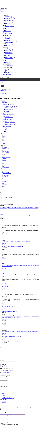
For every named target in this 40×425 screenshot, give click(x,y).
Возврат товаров (4, 394)
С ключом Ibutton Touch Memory (7, 150)
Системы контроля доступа (8, 33)
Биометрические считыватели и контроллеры (11, 106)
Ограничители (7, 69)
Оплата (3, 1)
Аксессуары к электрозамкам (9, 42)
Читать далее (33, 203)
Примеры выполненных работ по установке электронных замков (13, 22)
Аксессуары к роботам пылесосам (9, 66)
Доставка (3, 393)
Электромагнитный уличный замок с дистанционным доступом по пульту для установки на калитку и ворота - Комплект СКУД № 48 (20, 275)
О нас (2, 392)
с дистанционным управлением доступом (8, 171)
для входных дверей (4, 184)
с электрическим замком (6, 175)
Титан (3, 140)
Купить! (3, 228)
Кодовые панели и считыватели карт (10, 107)
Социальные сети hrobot (8, 23)
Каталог (3, 92)
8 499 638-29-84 (2, 9)
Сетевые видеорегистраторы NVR (9, 52)
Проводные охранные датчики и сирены (10, 27)
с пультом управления (5, 185)
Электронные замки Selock (8, 16)
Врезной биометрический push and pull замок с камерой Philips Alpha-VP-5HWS (12, 246)
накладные (3, 187)
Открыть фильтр (3, 100)
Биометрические (5, 147)
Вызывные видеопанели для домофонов (10, 34)
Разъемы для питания (8, 56)
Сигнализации (4, 401)
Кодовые (4, 146)
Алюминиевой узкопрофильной (7, 157)
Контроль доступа (4, 403)
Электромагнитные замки (8, 108)
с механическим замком (6, 172)
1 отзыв (3, 263)
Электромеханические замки (9, 36)
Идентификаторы (7, 38)
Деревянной (4, 158)
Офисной (4, 166)
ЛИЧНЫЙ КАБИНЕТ (3, 90)
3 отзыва (1, 214)
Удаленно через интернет (6, 152)
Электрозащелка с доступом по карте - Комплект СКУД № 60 (10, 226)
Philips (3, 139)
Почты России (9, 372)
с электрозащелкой (5, 176)
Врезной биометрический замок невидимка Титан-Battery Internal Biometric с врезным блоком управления (16, 341)
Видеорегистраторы (7, 55)
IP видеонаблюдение (6, 116)
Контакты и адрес (4, 3)
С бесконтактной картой (6, 148)
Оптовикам (3, 395)
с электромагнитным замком (6, 177)
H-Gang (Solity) (5, 136)
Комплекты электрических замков (9, 20)
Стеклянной (4, 160)
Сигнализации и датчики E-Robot (9, 26)
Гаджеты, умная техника (5, 125)
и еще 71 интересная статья (7, 31)
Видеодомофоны (5, 113)
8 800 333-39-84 (2, 11)
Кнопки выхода (7, 39)
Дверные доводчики (7, 37)
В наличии (1, 83)
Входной (4, 163)
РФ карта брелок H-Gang (5, 286)
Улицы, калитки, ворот (6, 167)
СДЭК (5, 372)
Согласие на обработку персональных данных (8, 398)
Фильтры (6, 128)
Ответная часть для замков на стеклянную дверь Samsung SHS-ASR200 (11, 336)
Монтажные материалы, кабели (9, 50)
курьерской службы (10, 368)
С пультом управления (6, 151)
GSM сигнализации (6, 24)
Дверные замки (4, 93)
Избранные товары (2, 80)
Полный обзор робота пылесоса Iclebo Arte (10, 72)
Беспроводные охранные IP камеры (9, 48)
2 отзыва (3, 224)
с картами (3, 186)
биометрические (4, 181)
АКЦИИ (3, 75)
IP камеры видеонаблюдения (9, 51)
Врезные (4, 143)
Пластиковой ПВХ (5, 159)
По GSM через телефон (6, 154)
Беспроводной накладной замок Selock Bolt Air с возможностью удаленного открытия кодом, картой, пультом (16, 241)
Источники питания (7, 40)
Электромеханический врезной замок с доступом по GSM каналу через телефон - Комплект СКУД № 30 (16, 295)
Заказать (2, 423)
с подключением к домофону (7, 173)
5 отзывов (3, 293)
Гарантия (3, 2)
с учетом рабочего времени (6, 174)
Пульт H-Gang (4, 322)
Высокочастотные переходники (9, 58)
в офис (3, 183)
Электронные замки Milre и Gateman (10, 18)
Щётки (6, 129)
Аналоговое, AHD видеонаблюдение (10, 49)
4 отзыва (3, 273)
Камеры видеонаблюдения (8, 54)
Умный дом (5, 127)
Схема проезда (11, 370)
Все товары (1, 82)
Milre (3, 137)
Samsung (4, 135)
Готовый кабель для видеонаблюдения (10, 59)
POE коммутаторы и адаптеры (9, 53)
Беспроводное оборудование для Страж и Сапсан (10, 103)
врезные (3, 188)
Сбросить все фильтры (3, 132)
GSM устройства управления (9, 65)
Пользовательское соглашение (6, 397)
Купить (1, 217)
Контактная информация (5, 396)
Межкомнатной (5, 165)
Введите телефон (10, 422)
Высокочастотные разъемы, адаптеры (10, 57)
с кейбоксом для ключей (6, 178)
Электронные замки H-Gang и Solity (10, 17)
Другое (6, 70)
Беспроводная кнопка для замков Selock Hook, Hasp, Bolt (9, 311)
